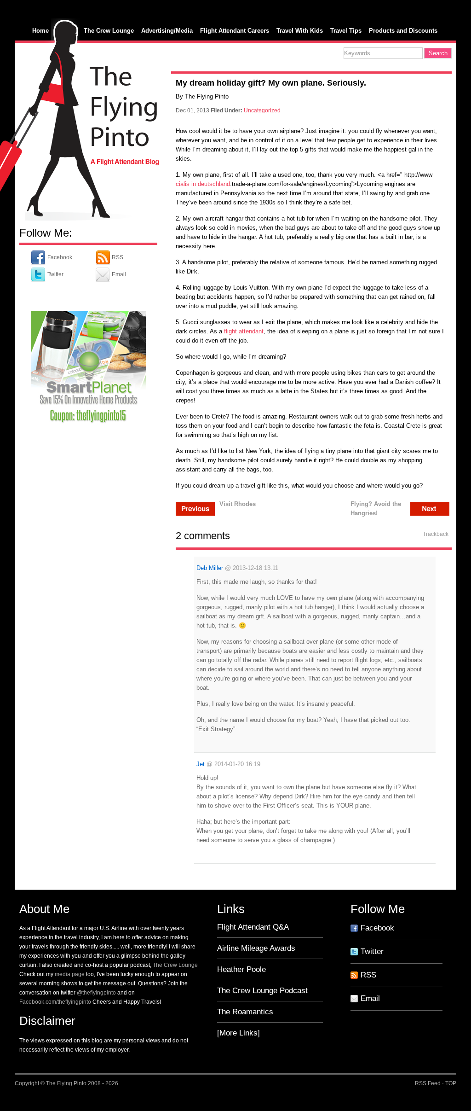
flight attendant (244, 331)
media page (70, 974)
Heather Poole (241, 969)
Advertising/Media (167, 30)
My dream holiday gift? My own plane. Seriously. (271, 82)
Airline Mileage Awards (256, 948)
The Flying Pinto (66, 1083)
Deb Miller (209, 567)
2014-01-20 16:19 (237, 764)
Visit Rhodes (237, 503)
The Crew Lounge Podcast (262, 990)
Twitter (54, 274)
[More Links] (238, 1033)
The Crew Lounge (109, 30)
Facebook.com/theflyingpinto (55, 1002)
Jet (200, 764)
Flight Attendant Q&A (253, 927)
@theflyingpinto (96, 992)
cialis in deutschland (203, 183)
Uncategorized (262, 110)
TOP (450, 1083)
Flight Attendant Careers (234, 30)
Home (40, 30)
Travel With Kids (299, 30)
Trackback (435, 534)
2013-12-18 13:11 (255, 567)
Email (118, 274)
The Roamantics (245, 1011)
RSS (116, 257)
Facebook (59, 257)
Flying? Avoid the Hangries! (375, 508)
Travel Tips (346, 30)
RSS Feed (428, 1083)
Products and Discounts (403, 30)
